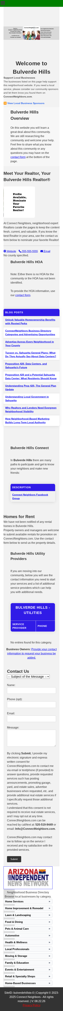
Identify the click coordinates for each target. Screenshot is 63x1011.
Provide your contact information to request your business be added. (32, 653)
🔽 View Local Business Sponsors (24, 103)
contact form (18, 157)
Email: (11, 713)
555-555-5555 (29, 251)
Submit (14, 859)
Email (46, 251)
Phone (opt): (14, 699)
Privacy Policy (31, 1005)
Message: (13, 727)
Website (11, 251)
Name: (11, 685)
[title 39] (28, 888)
